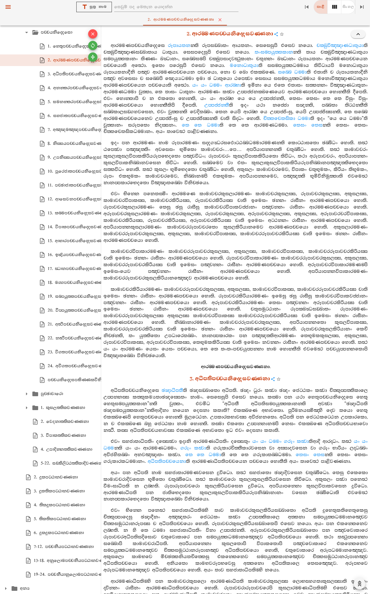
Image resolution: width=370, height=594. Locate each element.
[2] (334, 7)
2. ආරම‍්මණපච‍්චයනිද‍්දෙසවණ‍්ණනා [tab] (181, 19)
